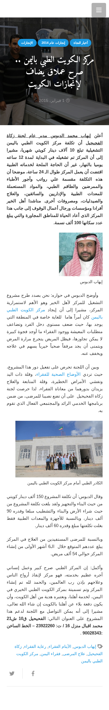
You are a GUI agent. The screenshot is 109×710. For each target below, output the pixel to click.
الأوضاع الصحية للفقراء (58, 374)
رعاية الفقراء (35, 646)
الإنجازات (27, 42)
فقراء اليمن (50, 654)
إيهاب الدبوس (85, 646)
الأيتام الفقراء (60, 646)
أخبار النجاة (81, 42)
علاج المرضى (74, 654)
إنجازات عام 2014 (53, 42)
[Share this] (30, 673)
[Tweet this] (14, 673)
